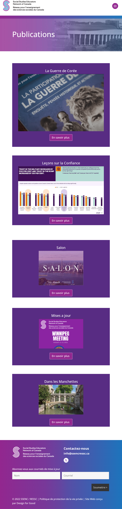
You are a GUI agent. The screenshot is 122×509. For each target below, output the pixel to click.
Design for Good (25, 503)
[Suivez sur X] (66, 460)
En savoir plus (60, 137)
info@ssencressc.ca (76, 453)
